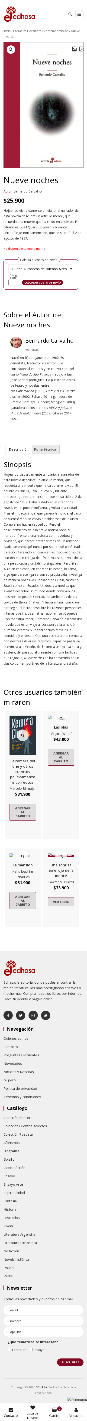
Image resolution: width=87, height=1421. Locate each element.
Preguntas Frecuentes (21, 1055)
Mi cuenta (76, 1415)
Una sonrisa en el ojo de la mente (61, 870)
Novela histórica (16, 1259)
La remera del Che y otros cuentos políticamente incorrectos (22, 771)
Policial (8, 1267)
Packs (8, 1276)
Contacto (10, 1046)
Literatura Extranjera (27, 31)
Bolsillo (9, 1159)
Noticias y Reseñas (18, 1071)
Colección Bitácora (17, 1117)
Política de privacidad (20, 1088)
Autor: (8, 191)
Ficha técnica (45, 449)
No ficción (11, 1251)
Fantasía (10, 1201)
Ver (23, 735)
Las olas (61, 727)
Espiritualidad (14, 1192)
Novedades (12, 1063)
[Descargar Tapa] (74, 49)
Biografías (11, 1151)
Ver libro (61, 902)
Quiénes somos (16, 1038)
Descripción (19, 449)
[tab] (19, 449)
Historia (9, 1209)
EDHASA (41, 1387)
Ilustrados (11, 1217)
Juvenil (8, 1226)
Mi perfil (9, 1080)
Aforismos (11, 1142)
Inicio (7, 31)
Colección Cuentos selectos (25, 1126)
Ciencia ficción (14, 1167)
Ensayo (9, 1176)
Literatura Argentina (19, 1234)
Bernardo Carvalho (27, 191)
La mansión (23, 865)
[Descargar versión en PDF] (81, 49)
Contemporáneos (56, 31)
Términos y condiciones (22, 1096)
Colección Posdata (18, 1134)
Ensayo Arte (13, 1184)
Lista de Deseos (33, 1415)
